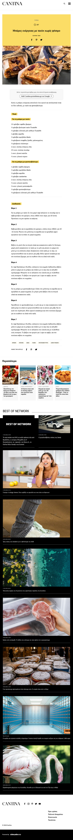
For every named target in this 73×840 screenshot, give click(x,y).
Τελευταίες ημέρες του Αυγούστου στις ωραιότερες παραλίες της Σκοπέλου (24, 591)
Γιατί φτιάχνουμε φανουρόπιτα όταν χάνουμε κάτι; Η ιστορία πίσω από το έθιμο (25, 689)
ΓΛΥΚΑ (36, 20)
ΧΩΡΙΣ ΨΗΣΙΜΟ (55, 342)
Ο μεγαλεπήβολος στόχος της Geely (50, 437)
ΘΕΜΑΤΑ (6, 386)
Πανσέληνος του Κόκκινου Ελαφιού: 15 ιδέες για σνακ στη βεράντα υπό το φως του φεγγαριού (10, 392)
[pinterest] (36, 40)
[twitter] (41, 40)
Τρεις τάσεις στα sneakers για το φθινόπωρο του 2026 (18, 542)
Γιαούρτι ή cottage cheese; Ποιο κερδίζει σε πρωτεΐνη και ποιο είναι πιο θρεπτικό (26, 492)
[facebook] (32, 40)
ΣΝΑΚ (28, 342)
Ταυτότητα (51, 820)
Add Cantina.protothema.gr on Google (35, 96)
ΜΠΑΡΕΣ (21, 342)
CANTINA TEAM (36, 35)
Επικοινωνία (52, 817)
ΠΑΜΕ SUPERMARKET (26, 386)
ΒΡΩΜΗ (14, 342)
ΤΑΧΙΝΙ (34, 342)
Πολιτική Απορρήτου (55, 814)
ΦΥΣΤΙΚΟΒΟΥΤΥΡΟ (43, 342)
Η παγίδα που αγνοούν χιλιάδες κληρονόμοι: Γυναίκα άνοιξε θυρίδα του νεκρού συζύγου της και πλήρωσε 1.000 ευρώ (36, 738)
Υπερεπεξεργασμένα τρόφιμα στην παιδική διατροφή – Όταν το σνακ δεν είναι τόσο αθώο (62, 392)
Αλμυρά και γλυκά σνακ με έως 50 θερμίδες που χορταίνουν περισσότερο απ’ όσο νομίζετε (45, 393)
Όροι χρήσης (52, 811)
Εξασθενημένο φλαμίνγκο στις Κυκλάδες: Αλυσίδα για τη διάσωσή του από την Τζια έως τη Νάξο (30, 787)
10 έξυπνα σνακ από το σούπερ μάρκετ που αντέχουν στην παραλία (27, 391)
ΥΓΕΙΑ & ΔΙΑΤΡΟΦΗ (43, 386)
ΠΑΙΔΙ (57, 386)
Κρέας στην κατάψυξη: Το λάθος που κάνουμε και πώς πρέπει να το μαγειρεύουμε (26, 640)
